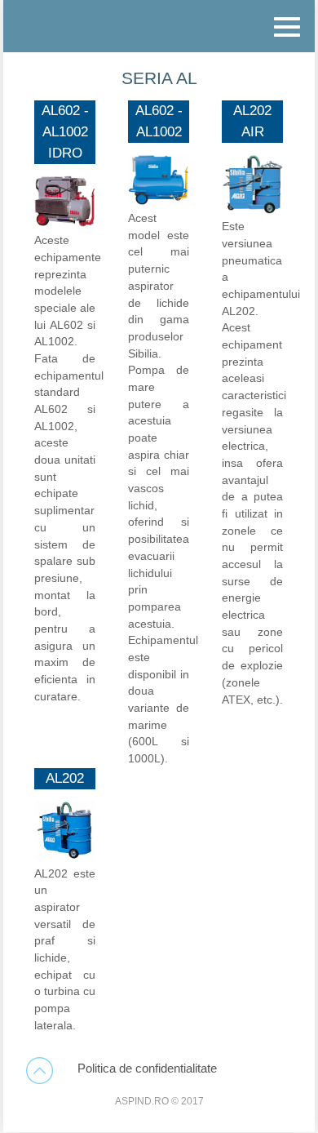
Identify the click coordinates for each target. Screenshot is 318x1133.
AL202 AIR (252, 121)
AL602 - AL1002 (159, 121)
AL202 (65, 778)
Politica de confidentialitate (147, 1068)
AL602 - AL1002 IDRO (65, 131)
